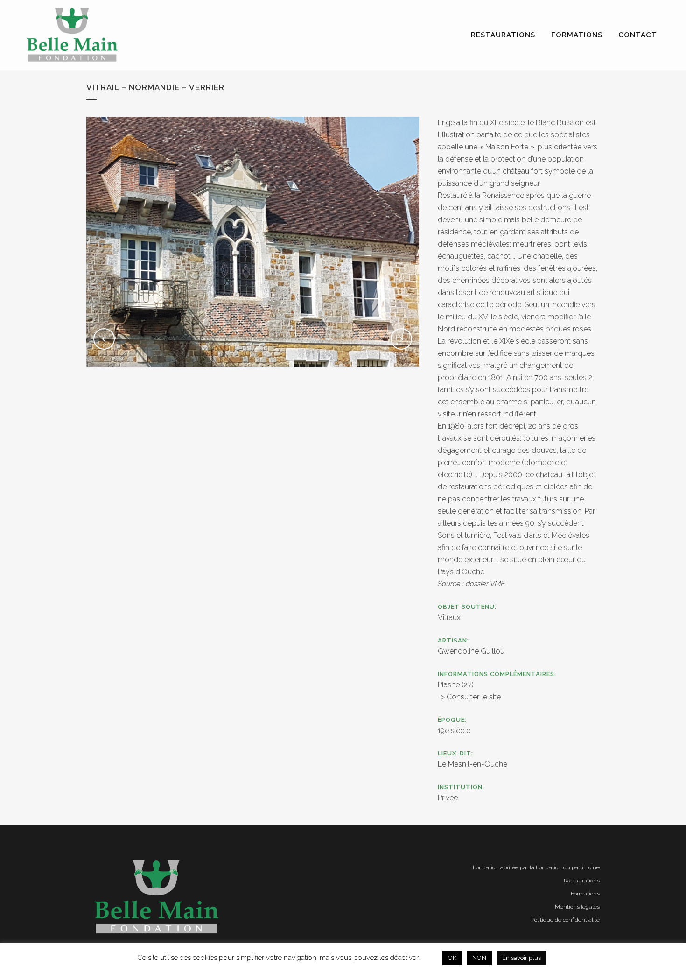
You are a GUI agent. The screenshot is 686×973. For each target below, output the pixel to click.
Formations (585, 893)
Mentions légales (577, 906)
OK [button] (452, 957)
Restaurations (582, 880)
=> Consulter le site (469, 696)
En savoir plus (521, 957)
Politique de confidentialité (565, 920)
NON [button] (479, 957)
